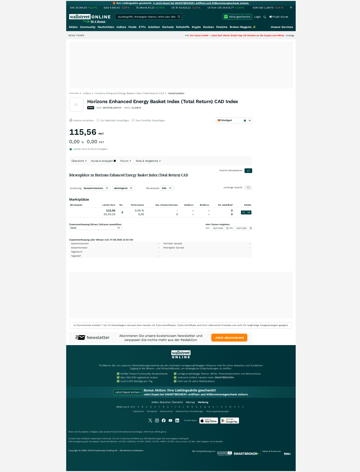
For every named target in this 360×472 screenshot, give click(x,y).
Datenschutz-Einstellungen (189, 411)
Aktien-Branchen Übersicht (167, 402)
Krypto (196, 27)
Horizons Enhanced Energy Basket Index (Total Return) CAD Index (162, 101)
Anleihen (154, 27)
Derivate (168, 27)
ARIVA (157, 432)
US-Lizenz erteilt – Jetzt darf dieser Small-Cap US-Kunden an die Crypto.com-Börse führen (228, 35)
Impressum (138, 411)
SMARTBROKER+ (224, 377)
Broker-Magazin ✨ (243, 27)
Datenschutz (166, 411)
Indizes (121, 27)
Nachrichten (106, 27)
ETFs (142, 27)
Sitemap (190, 402)
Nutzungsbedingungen (217, 411)
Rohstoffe (183, 27)
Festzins (221, 27)
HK (249, 212)
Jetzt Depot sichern (127, 392)
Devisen (208, 27)
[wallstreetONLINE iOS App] (208, 422)
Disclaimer (152, 411)
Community (87, 27)
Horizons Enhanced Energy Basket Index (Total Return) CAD (129, 93)
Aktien (73, 27)
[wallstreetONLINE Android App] (229, 422)
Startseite (74, 93)
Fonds (132, 27)
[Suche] (179, 16)
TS (243, 212)
